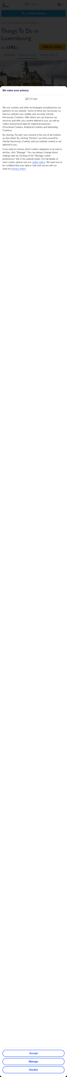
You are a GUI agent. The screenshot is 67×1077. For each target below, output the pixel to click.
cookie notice (38, 162)
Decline (33, 1069)
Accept (33, 1053)
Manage (33, 1061)
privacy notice (19, 168)
